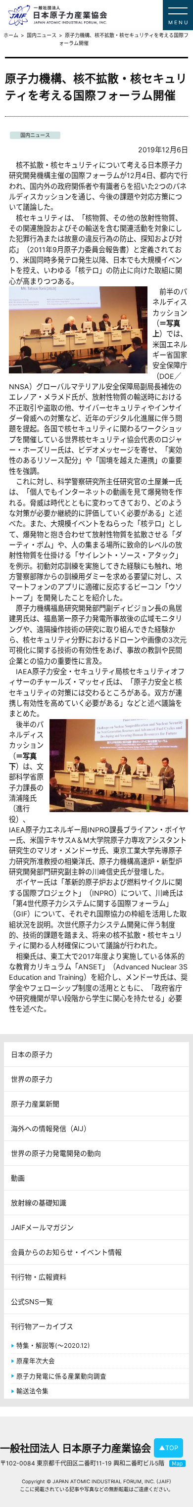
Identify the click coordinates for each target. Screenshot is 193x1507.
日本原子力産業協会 (100, 15)
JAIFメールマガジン (42, 1227)
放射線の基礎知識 (38, 1202)
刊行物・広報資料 (38, 1277)
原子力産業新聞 (35, 1103)
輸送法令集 (32, 1391)
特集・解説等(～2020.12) (53, 1345)
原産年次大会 (35, 1361)
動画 (18, 1178)
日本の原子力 (31, 1054)
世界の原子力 (31, 1079)
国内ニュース (35, 135)
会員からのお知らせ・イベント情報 (66, 1252)
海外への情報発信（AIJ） (51, 1128)
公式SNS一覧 (32, 1301)
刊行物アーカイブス (42, 1326)
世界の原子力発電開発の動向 (56, 1153)
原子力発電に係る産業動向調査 (61, 1376)
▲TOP (168, 1448)
